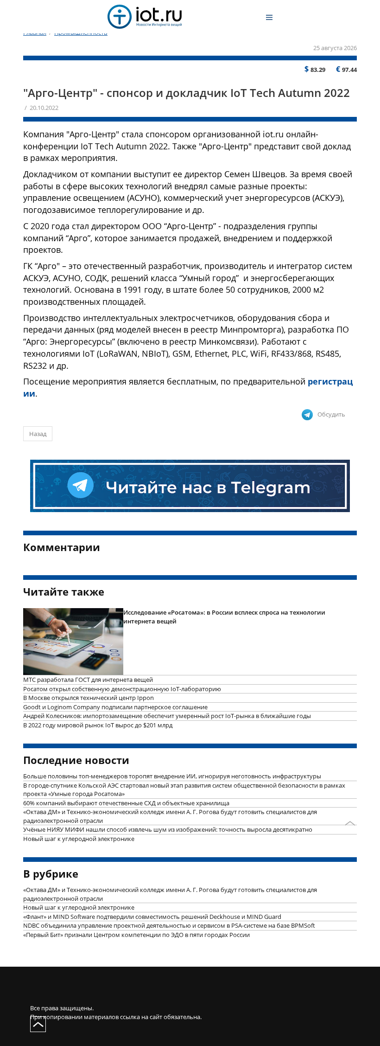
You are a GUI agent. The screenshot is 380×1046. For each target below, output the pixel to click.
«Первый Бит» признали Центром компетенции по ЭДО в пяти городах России (136, 934)
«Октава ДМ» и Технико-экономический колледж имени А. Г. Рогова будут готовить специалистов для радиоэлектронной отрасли (170, 816)
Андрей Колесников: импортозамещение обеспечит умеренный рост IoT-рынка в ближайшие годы (167, 716)
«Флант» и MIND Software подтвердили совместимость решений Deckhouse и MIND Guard (152, 916)
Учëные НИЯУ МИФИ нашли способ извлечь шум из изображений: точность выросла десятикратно (167, 829)
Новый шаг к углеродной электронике (78, 838)
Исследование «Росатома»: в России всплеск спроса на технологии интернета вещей (224, 616)
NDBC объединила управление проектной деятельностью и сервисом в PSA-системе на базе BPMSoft (169, 925)
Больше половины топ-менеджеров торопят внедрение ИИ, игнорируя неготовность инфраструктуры (172, 776)
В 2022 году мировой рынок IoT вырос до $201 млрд (97, 725)
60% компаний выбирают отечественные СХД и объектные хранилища (126, 803)
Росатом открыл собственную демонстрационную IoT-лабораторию (122, 689)
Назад (37, 434)
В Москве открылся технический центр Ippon (88, 697)
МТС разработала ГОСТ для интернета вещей (88, 679)
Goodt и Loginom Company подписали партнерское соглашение (115, 707)
